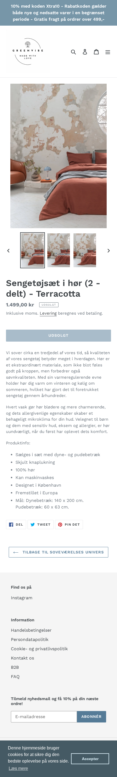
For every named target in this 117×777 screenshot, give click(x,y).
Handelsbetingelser (31, 630)
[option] (33, 250)
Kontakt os (22, 658)
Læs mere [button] (18, 768)
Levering (48, 313)
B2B (15, 667)
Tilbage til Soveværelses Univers (62, 552)
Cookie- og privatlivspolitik (39, 648)
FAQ (15, 676)
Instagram (21, 597)
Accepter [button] (90, 759)
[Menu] (107, 52)
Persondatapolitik (29, 639)
